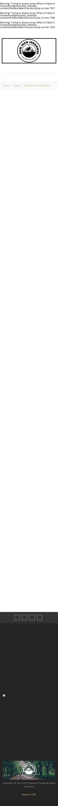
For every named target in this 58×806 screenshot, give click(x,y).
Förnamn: (7, 474)
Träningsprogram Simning (30, 556)
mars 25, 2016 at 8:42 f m (41, 306)
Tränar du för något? (13, 459)
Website (7, 393)
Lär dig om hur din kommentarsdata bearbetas (24, 430)
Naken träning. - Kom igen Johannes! (24, 311)
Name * (7, 370)
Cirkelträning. (23, 564)
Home (6, 85)
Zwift (19, 548)
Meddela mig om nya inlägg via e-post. (22, 415)
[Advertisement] (29, 223)
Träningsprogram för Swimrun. (32, 532)
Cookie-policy (8, 787)
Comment (8, 327)
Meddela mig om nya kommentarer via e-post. (26, 408)
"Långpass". (23, 540)
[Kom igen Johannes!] (29, 50)
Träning (16, 85)
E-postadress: (10, 471)
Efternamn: (8, 478)
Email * (6, 381)
